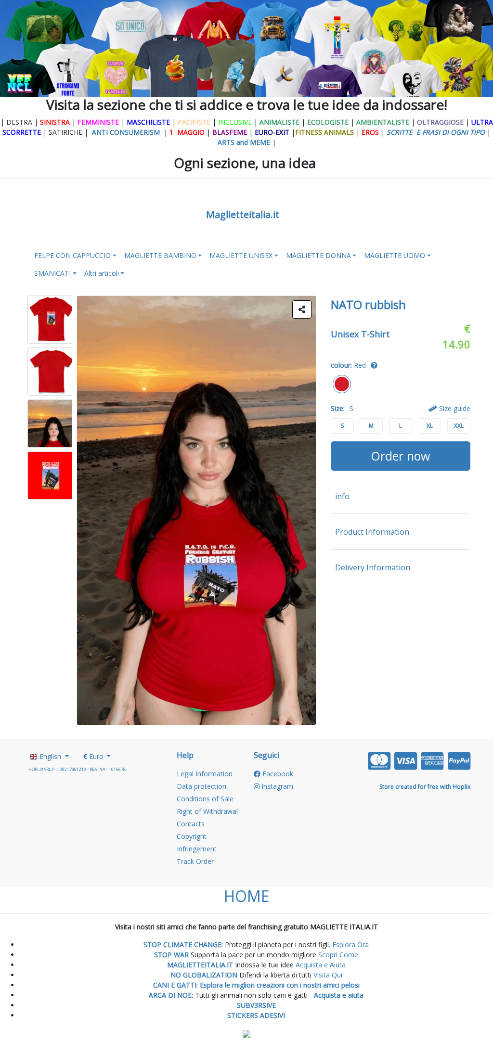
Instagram (276, 786)
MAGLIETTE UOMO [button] (394, 255)
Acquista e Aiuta (321, 964)
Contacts (191, 823)
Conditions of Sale (205, 798)
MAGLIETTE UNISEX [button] (240, 255)
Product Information (372, 532)
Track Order (195, 861)
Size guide (453, 408)
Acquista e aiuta (338, 995)
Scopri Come (338, 954)
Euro (94, 756)
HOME (246, 896)
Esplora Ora (349, 944)
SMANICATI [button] (52, 273)
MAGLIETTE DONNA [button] (318, 255)
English (50, 756)
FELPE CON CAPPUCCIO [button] (72, 255)
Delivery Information (372, 567)
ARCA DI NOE (170, 995)
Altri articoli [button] (101, 273)
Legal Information (205, 773)
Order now (400, 456)
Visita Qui (327, 974)
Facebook (276, 773)
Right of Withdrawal (207, 811)
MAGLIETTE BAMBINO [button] (160, 255)
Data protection (201, 786)
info (342, 496)
